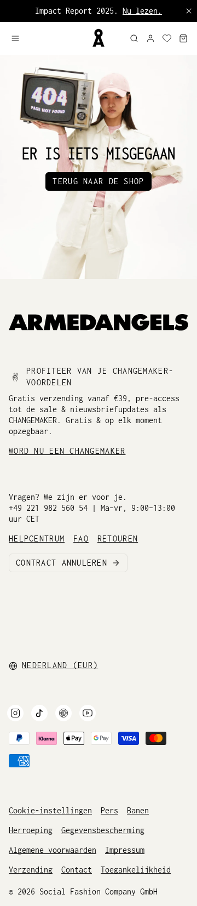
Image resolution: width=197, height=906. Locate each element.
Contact (76, 869)
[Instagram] (15, 713)
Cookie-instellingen (50, 810)
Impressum (124, 849)
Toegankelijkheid (136, 869)
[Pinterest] (63, 713)
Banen (138, 810)
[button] (46, 38)
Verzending (31, 869)
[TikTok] (39, 713)
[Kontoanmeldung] (150, 38)
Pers (109, 810)
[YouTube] (87, 713)
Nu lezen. (142, 10)
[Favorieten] (167, 38)
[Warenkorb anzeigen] (183, 38)
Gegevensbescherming (102, 830)
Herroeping (31, 830)
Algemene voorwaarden (52, 849)
